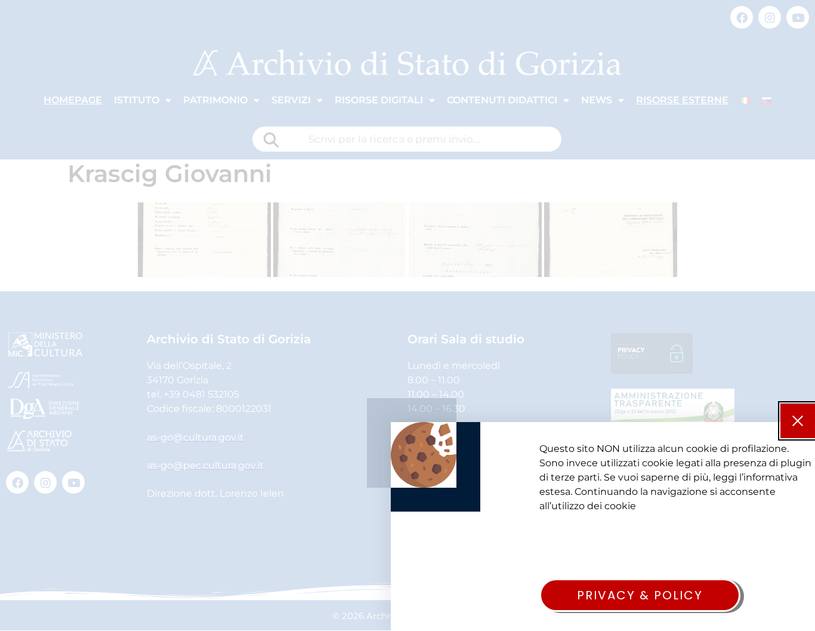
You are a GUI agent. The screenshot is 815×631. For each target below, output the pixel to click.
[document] (407, 315)
